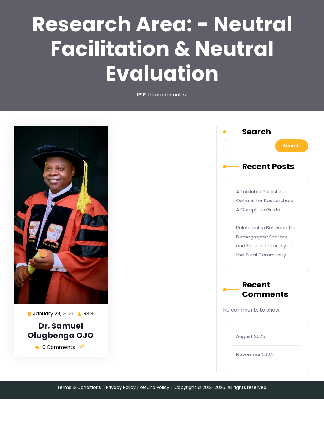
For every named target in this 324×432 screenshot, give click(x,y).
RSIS (88, 313)
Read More (58, 214)
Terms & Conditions (79, 387)
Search (256, 131)
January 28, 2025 (54, 313)
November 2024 (254, 354)
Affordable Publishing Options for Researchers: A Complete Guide (265, 200)
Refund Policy (154, 387)
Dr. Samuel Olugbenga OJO (61, 330)
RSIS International (158, 94)
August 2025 (250, 336)
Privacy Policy (121, 387)
